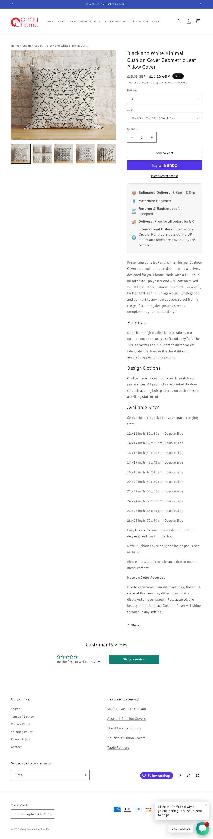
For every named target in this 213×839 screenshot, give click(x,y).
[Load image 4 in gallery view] (85, 154)
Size (129, 110)
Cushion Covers (32, 45)
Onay (23, 829)
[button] (85, 21)
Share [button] (135, 625)
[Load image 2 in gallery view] (42, 154)
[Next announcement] (200, 4)
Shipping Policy (22, 732)
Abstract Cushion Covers (126, 718)
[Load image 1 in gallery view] (20, 154)
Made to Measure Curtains (127, 708)
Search (16, 709)
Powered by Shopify (38, 829)
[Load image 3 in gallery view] (63, 154)
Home (15, 45)
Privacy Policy (21, 724)
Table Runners (118, 747)
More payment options (164, 176)
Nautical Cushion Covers (126, 738)
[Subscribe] (84, 775)
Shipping (152, 83)
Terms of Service (22, 716)
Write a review (134, 659)
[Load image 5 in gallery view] (106, 154)
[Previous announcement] (12, 4)
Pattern (131, 90)
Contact (16, 747)
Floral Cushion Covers (124, 728)
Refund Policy (20, 739)
